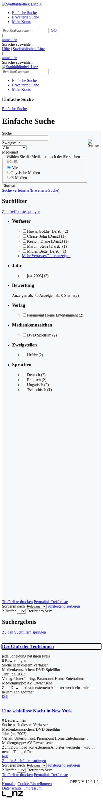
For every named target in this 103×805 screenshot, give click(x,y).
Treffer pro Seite (39, 611)
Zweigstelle (11, 143)
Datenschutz (12, 788)
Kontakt (8, 784)
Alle (14, 167)
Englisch (34, 380)
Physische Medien (25, 172)
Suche (7, 133)
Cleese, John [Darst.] (43, 236)
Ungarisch (35, 385)
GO (54, 30)
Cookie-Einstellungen (35, 784)
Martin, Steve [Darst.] (44, 246)
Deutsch (33, 375)
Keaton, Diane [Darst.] (45, 241)
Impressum (33, 788)
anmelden (9, 40)
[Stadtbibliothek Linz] (20, 4)
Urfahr (32, 355)
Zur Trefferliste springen (21, 211)
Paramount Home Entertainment (52, 315)
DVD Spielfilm (39, 335)
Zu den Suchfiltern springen (24, 632)
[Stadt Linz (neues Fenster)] (12, 796)
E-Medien (19, 177)
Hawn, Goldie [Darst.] (44, 231)
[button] (94, 143)
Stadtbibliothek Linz (29, 49)
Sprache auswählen (17, 44)
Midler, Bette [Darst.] (43, 251)
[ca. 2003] (35, 276)
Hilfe (6, 49)
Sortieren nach (13, 606)
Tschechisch (36, 390)
